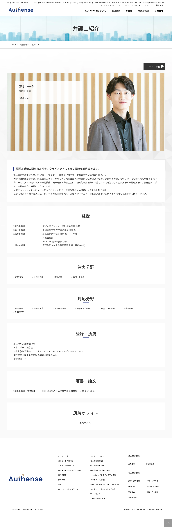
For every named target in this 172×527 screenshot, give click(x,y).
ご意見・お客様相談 (65, 461)
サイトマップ (95, 494)
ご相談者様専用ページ (98, 498)
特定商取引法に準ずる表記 (100, 470)
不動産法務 (150, 464)
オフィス (148, 5)
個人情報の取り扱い (97, 466)
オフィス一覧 (63, 456)
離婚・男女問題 (152, 492)
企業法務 (131, 464)
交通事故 (131, 492)
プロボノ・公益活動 (97, 480)
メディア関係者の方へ (66, 466)
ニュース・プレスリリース (109, 5)
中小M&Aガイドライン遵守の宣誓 (103, 475)
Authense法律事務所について (69, 470)
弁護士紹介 (24, 45)
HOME (13, 45)
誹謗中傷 (131, 486)
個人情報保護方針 (97, 461)
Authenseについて (95, 10)
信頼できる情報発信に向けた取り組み (104, 484)
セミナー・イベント (132, 5)
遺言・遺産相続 (134, 481)
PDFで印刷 (156, 66)
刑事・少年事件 (152, 481)
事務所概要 (62, 475)
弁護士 (129, 10)
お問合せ (159, 10)
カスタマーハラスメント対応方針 (102, 489)
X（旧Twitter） (15, 509)
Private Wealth (153, 486)
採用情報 (159, 5)
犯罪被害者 (132, 497)
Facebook (27, 509)
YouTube (39, 509)
